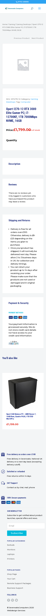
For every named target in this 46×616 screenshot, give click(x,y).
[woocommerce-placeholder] (23, 64)
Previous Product (22, 38)
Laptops (10, 554)
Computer (26, 102)
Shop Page (12, 574)
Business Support (15, 588)
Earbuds (10, 545)
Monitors (11, 550)
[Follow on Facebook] (8, 600)
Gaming (12, 24)
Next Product (38, 38)
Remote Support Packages (19, 583)
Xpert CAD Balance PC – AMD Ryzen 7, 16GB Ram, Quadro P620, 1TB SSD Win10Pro (21, 416)
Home (4, 24)
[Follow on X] (12, 600)
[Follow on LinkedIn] (16, 600)
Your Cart (11, 579)
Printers (10, 559)
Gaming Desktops (23, 24)
